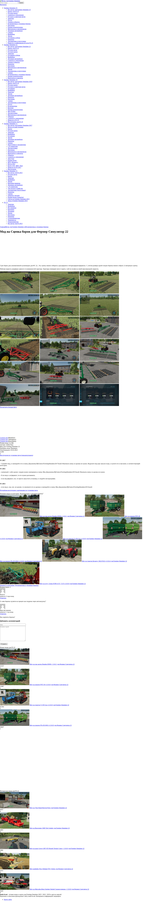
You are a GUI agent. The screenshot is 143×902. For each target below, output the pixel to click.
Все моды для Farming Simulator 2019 (20, 81)
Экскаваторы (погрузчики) (17, 190)
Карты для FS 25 (13, 11)
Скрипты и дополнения (16, 15)
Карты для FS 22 (13, 48)
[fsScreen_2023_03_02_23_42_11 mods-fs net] (19, 315)
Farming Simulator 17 (10, 123)
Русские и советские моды (16, 17)
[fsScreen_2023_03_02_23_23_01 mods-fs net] (59, 383)
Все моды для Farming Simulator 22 (19, 46)
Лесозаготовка (12, 113)
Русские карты (13, 13)
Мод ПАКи (11, 111)
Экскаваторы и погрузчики (17, 41)
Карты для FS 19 (13, 83)
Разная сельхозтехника (15, 27)
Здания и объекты (14, 22)
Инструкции (12, 169)
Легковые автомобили (15, 31)
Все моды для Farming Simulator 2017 (20, 125)
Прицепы (11, 39)
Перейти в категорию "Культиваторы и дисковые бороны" (19, 585)
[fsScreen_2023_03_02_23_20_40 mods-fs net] (59, 405)
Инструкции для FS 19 (15, 122)
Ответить (3, 598)
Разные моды (12, 160)
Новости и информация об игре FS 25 (20, 43)
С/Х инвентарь (13, 146)
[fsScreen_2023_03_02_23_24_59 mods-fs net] (99, 383)
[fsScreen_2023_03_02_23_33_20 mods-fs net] (59, 338)
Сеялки (10, 32)
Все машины (12, 208)
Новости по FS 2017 (14, 167)
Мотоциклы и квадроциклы (17, 29)
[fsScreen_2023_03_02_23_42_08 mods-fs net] (19, 338)
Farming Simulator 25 (10, 8)
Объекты (11, 116)
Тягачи (10, 36)
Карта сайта (8, 899)
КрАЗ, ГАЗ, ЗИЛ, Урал (15, 166)
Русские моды (12, 50)
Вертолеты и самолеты (15, 78)
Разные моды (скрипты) (16, 197)
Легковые (11, 211)
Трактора (11, 18)
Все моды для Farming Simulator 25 (19, 10)
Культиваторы (12, 106)
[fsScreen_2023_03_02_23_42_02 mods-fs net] (99, 315)
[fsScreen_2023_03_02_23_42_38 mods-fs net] (59, 293)
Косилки (11, 108)
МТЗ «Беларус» (13, 162)
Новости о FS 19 (13, 120)
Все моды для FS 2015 (15, 173)
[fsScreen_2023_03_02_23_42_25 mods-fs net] (59, 315)
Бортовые (11, 209)
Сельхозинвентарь (14, 218)
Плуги (10, 20)
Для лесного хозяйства (15, 188)
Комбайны (11, 34)
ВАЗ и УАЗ (11, 164)
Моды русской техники (15, 127)
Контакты (3, 4)
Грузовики (11, 88)
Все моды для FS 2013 (15, 223)
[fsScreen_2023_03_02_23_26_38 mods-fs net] (59, 360)
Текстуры (11, 159)
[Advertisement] (16, 249)
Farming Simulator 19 (10, 80)
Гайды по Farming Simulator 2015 (18, 199)
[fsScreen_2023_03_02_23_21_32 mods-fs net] (19, 405)
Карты (10, 129)
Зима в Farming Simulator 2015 (18, 201)
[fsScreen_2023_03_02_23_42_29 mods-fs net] (99, 293)
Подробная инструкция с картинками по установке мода (19, 490)
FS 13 (6, 202)
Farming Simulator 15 (10, 171)
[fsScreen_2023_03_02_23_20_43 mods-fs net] (99, 405)
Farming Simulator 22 (10, 45)
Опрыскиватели (13, 222)
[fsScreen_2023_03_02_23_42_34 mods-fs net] (19, 293)
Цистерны (11, 25)
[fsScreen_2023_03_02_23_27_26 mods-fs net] (99, 360)
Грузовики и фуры (14, 38)
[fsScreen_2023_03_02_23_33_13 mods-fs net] (19, 360)
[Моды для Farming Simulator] (10, 1)
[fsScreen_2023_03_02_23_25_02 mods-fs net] (19, 383)
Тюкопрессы (12, 220)
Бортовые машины (14, 183)
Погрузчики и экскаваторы (17, 144)
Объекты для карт (14, 195)
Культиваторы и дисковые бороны (19, 24)
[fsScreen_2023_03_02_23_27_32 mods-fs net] (99, 338)
